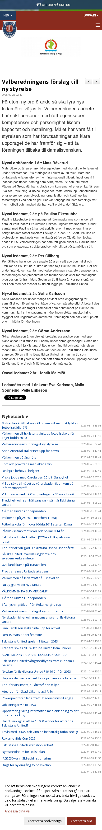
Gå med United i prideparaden (24, 511)
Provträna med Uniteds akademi (25, 571)
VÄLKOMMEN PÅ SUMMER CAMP (25, 591)
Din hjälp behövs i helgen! (20, 471)
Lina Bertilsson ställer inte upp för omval (31, 628)
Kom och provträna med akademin (27, 464)
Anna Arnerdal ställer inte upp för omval (31, 451)
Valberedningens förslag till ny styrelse (40, 85)
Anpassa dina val (17, 811)
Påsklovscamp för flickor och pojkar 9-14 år (33, 531)
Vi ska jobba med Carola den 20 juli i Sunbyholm (36, 477)
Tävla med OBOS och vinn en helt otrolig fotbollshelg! (40, 732)
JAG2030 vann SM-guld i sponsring (26, 758)
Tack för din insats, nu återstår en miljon (31, 685)
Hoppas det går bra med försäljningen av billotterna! (39, 678)
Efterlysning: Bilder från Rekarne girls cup (31, 604)
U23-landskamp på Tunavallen (24, 565)
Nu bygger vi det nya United (22, 584)
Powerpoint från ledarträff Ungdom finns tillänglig (37, 698)
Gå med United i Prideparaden (24, 598)
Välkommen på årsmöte (19, 457)
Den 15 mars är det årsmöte (22, 635)
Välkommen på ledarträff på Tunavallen (30, 578)
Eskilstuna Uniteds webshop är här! (27, 745)
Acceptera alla (81, 821)
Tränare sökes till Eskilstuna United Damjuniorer (36, 648)
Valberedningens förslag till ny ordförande (32, 611)
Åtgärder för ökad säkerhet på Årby (28, 691)
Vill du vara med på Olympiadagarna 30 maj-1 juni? (38, 494)
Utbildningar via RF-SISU (19, 705)
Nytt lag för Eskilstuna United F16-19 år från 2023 (36, 671)
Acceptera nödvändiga (45, 821)
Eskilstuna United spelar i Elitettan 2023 (30, 641)
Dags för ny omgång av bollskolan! (26, 765)
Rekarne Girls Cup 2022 (18, 738)
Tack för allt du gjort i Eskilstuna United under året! (38, 548)
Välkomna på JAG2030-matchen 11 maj (29, 518)
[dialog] (51, 803)
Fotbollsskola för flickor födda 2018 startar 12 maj (37, 524)
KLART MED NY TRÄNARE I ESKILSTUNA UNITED (34, 654)
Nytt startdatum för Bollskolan (23, 752)
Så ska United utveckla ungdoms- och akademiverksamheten (29, 556)
